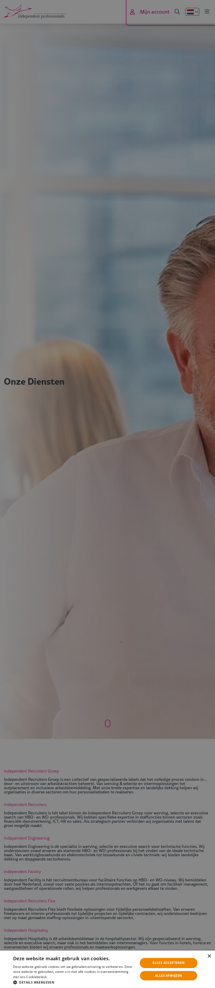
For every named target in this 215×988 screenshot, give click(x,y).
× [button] (209, 956)
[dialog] (107, 969)
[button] (73, 982)
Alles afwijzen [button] (168, 975)
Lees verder (56, 977)
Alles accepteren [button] (168, 963)
